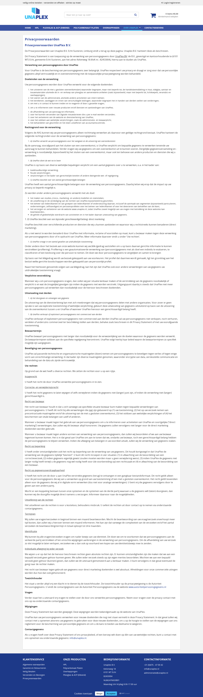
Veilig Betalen (29, 671)
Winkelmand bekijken (168, 16)
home (28, 27)
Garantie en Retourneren (34, 668)
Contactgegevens (154, 27)
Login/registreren (172, 2)
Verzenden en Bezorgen (34, 675)
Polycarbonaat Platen (86, 27)
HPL (37, 27)
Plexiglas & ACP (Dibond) (56, 27)
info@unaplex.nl (78, 638)
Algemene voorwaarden (34, 664)
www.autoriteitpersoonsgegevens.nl (147, 587)
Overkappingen (111, 27)
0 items (172, 13)
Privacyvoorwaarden (32, 678)
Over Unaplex (130, 27)
